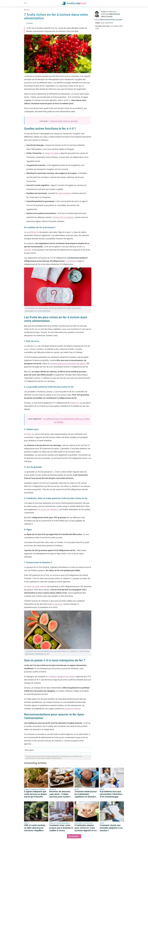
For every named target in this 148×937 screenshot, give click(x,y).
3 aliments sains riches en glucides (63, 121)
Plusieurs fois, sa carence (62, 217)
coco (35, 346)
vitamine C (74, 403)
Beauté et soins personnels (59, 823)
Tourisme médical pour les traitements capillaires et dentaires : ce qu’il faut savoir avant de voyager (86, 794)
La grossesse (71, 261)
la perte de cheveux (72, 709)
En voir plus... (74, 836)
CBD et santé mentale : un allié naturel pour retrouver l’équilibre (35, 828)
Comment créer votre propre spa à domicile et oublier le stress (61, 828)
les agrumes (57, 604)
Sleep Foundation (52, 153)
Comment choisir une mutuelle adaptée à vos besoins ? (111, 828)
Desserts (52, 789)
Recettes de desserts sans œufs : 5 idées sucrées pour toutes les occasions (61, 794)
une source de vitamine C (47, 509)
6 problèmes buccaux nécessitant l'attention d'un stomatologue (111, 794)
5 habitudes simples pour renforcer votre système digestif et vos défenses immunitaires (86, 828)
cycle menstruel (64, 193)
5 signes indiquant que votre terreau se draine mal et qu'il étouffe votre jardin (35, 794)
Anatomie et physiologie (84, 823)
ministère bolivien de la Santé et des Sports (67, 363)
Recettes (27, 10)
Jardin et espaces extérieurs (34, 789)
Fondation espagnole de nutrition (61, 676)
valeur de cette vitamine (37, 586)
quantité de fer (33, 232)
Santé (77, 789)
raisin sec (30, 434)
